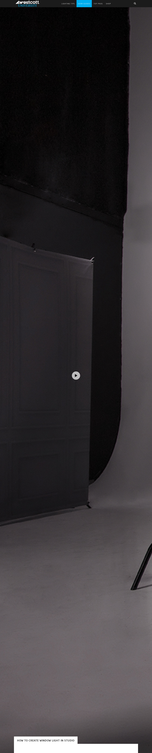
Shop (108, 4)
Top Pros (98, 4)
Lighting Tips (68, 4)
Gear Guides (84, 4)
